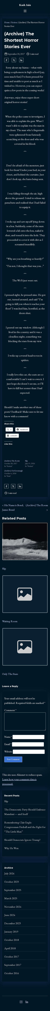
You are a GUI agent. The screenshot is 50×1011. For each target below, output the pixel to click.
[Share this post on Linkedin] (21, 60)
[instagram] (21, 1002)
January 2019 (11, 931)
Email (7, 744)
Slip (26, 461)
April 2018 (10, 948)
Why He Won (11, 848)
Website (8, 751)
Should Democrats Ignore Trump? (22, 840)
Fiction (14, 22)
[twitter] (14, 60)
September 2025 (12, 890)
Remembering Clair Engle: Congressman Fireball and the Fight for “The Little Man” (24, 827)
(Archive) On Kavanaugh (13, 470)
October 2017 (11, 956)
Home (7, 22)
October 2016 (11, 973)
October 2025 (11, 881)
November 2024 (12, 906)
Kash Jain (25, 4)
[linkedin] (26, 1002)
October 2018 (11, 940)
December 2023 (12, 923)
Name (8, 736)
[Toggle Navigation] (25, 11)
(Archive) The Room (12, 461)
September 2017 (12, 965)
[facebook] (6, 60)
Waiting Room (9, 621)
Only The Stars (10, 674)
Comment (10, 710)
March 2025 (10, 898)
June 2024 (9, 915)
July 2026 (9, 873)
